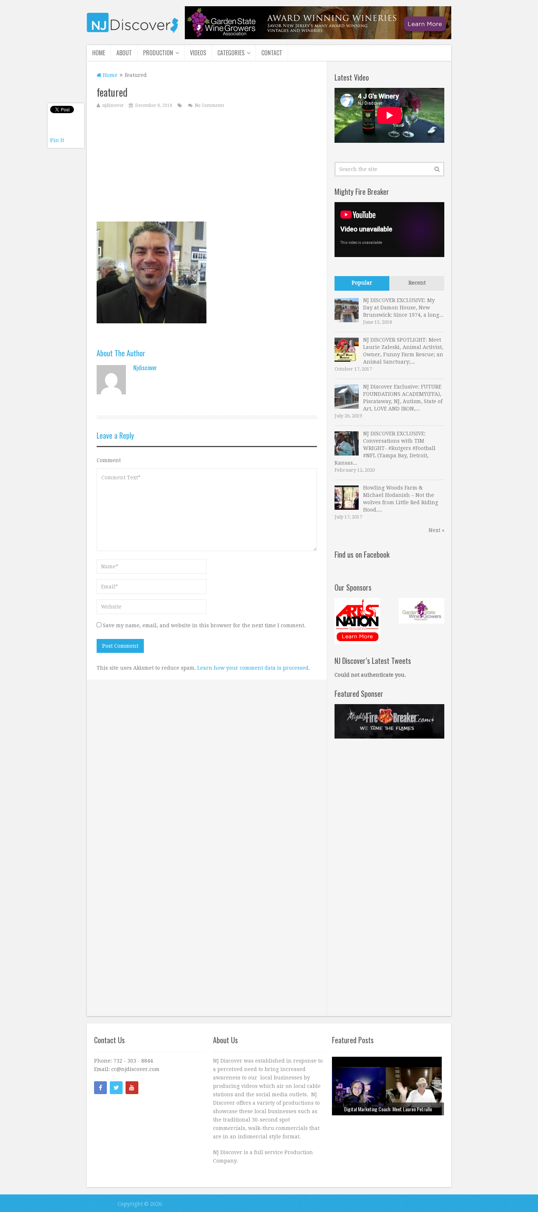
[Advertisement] (207, 166)
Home (98, 52)
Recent (417, 283)
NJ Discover (101, 1204)
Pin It (57, 140)
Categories (230, 52)
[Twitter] (116, 1087)
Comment (109, 460)
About (124, 52)
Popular (362, 283)
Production (158, 52)
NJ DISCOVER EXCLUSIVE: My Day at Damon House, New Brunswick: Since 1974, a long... (403, 307)
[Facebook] (100, 1087)
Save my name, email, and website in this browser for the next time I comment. (204, 625)
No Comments (209, 105)
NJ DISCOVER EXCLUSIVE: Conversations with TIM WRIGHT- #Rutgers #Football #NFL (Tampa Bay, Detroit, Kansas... (385, 448)
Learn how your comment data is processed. (253, 668)
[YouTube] (132, 1087)
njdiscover (113, 105)
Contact (271, 52)
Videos (198, 52)
